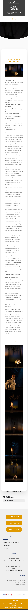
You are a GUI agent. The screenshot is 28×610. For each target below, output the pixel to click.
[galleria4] (14, 390)
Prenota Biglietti (14, 523)
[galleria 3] (14, 458)
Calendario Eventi (14, 516)
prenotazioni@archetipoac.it (16, 560)
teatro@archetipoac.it (16, 570)
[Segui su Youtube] (17, 601)
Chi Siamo (5, 548)
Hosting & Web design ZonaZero (14, 607)
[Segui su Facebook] (11, 601)
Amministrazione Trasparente (11, 542)
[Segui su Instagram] (14, 601)
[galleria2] (14, 413)
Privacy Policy (6, 545)
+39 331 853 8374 (17, 563)
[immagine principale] (14, 367)
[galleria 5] (14, 435)
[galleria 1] (14, 481)
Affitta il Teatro (14, 529)
